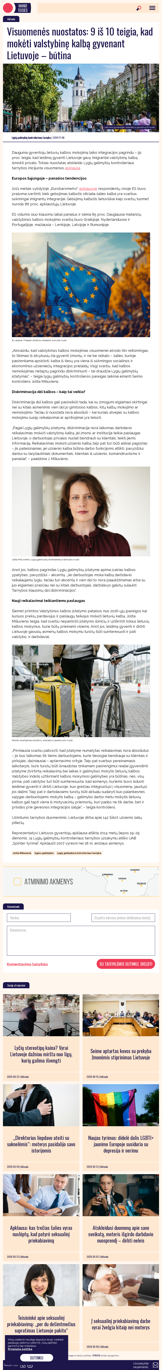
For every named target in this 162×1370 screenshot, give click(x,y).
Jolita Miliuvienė (22, 853)
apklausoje (88, 189)
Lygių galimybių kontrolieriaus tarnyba (79, 853)
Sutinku (36, 1358)
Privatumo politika (20, 1349)
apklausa (72, 168)
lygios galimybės (44, 853)
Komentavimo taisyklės (27, 964)
